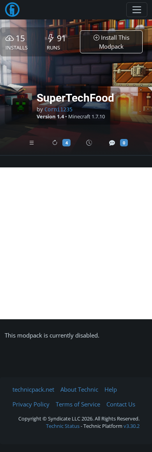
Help (110, 389)
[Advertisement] (76, 243)
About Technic (79, 389)
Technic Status (63, 425)
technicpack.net (33, 389)
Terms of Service (78, 404)
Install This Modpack (114, 41)
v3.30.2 (132, 425)
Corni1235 (58, 109)
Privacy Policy (30, 404)
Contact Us (120, 404)
